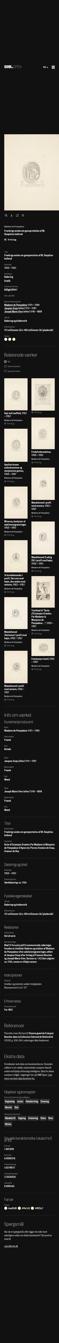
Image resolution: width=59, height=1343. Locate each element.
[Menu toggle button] (53, 67)
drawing (45, 1101)
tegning (22, 1118)
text (16, 1107)
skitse (8, 1124)
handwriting (32, 1101)
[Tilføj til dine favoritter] (23, 215)
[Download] (12, 215)
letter (20, 1101)
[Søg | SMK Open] (12, 67)
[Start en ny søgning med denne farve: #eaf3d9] (5, 339)
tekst (43, 1118)
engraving (10, 1101)
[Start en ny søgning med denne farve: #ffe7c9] (9, 339)
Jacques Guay (11, 308)
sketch (8, 1107)
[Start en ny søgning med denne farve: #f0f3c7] (13, 339)
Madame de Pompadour (15, 304)
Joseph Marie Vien (13, 311)
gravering (33, 1118)
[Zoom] (6, 215)
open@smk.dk (11, 1246)
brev (50, 1118)
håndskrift (10, 1118)
